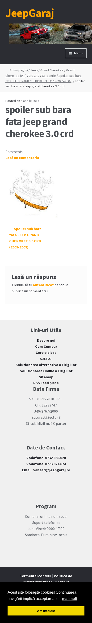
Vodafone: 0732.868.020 (46, 457)
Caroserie (49, 76)
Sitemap (46, 377)
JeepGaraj (29, 13)
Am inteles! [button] (46, 611)
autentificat (43, 284)
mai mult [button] (69, 599)
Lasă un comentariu (22, 157)
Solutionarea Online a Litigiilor (46, 370)
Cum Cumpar (46, 346)
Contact (62, 582)
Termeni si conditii (35, 575)
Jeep (34, 70)
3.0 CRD (34, 76)
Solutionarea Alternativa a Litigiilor (46, 364)
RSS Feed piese (46, 382)
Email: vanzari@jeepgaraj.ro (46, 470)
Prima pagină (19, 70)
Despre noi (46, 340)
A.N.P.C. (46, 358)
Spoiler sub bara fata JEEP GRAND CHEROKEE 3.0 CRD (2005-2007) (25, 237)
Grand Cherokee (51, 70)
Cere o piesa (46, 352)
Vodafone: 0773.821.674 (46, 463)
